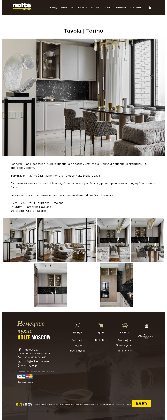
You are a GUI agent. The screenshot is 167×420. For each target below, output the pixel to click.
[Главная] (22, 9)
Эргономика (124, 350)
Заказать (141, 403)
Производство (124, 345)
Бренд (53, 8)
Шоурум (95, 8)
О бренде (78, 340)
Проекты (82, 8)
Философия (124, 340)
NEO (72, 8)
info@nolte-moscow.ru (38, 361)
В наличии (121, 8)
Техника (107, 8)
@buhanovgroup (27, 365)
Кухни (64, 8)
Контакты (135, 8)
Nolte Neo (101, 340)
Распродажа (77, 350)
